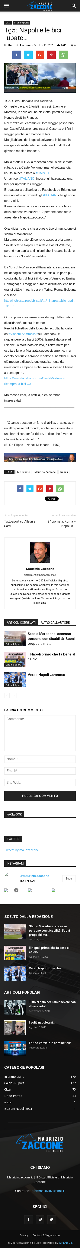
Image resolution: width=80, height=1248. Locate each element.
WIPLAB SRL (66, 1243)
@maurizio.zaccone (34, 876)
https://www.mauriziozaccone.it (40, 575)
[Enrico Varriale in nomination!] (15, 1048)
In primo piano (21, 22)
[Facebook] (28, 1219)
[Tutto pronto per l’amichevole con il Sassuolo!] (15, 1007)
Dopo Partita (13, 1096)
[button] (74, 6)
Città (8, 22)
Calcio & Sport (13, 644)
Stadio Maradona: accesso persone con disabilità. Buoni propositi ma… (51, 639)
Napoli (64, 471)
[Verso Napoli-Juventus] (15, 679)
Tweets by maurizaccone (21, 850)
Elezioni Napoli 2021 (18, 1109)
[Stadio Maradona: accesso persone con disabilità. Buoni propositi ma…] (15, 638)
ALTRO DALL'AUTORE (55, 622)
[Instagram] (40, 1219)
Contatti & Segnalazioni (46, 1235)
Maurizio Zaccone (19, 45)
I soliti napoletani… (42, 1022)
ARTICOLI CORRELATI (21, 622)
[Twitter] (51, 1219)
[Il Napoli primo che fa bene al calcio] (15, 659)
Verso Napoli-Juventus (46, 675)
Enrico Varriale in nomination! (50, 1043)
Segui (69, 878)
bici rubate (23, 471)
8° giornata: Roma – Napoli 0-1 (62, 524)
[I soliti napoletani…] (15, 1027)
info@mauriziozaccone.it (48, 1191)
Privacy (24, 1235)
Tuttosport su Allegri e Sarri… (19, 524)
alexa (8, 1102)
